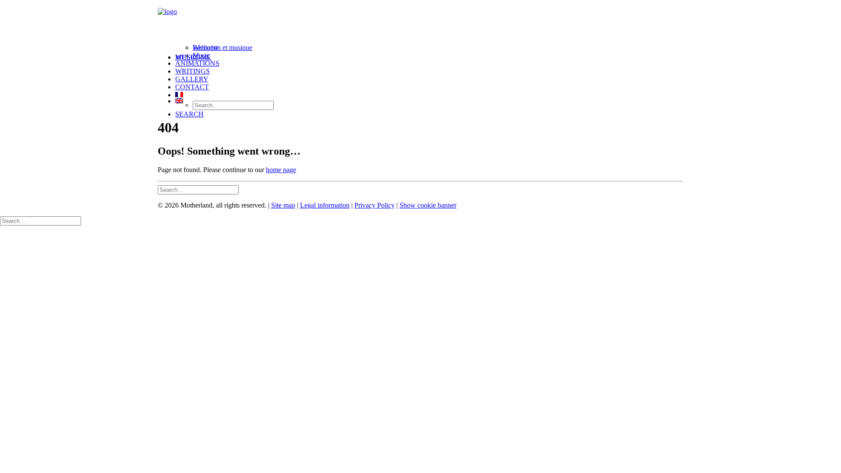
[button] (189, 114)
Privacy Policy (374, 205)
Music (201, 55)
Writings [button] (192, 71)
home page (281, 169)
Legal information (325, 205)
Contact (192, 87)
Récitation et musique (222, 47)
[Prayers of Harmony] (420, 23)
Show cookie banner (427, 205)
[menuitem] (429, 56)
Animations (197, 63)
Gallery (191, 79)
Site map (283, 205)
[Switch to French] (429, 94)
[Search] (198, 189)
